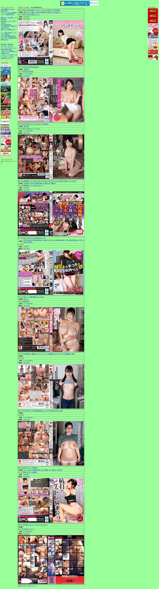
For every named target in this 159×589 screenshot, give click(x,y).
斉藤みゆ (53, 183)
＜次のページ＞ (31, 586)
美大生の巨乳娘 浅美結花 (31, 67)
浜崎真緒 (34, 470)
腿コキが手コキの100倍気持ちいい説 (35, 238)
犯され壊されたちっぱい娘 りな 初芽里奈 (36, 124)
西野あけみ (76, 240)
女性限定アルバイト (7, 58)
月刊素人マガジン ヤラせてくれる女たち (36, 525)
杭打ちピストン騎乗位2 (31, 467)
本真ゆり (40, 240)
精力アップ (13, 54)
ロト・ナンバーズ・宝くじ (9, 48)
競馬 (2, 44)
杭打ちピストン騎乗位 (30, 472)
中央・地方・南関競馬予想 (9, 38)
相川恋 (31, 240)
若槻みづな (48, 470)
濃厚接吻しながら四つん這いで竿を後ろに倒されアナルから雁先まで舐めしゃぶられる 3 (50, 181)
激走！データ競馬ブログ (8, 29)
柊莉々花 (64, 240)
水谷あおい (57, 12)
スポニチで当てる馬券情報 (9, 12)
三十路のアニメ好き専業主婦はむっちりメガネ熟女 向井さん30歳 (43, 411)
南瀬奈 (37, 183)
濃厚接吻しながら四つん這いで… (34, 185)
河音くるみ (41, 470)
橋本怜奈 (46, 240)
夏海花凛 (58, 240)
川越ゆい (33, 12)
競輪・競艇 (7, 44)
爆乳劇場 (26, 301)
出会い (12, 56)
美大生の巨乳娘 (28, 71)
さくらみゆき (28, 470)
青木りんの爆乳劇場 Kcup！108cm (34, 297)
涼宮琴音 (26, 183)
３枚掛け (3, 23)
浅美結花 (26, 69)
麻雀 (12, 44)
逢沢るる (47, 183)
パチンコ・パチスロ (7, 46)
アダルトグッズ (5, 54)
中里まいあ (52, 240)
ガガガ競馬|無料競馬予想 (8, 36)
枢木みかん (27, 12)
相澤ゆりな (51, 12)
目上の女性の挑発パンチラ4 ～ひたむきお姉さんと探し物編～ (42, 10)
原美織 (36, 240)
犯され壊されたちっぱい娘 (32, 128)
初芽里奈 (26, 126)
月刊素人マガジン (29, 529)
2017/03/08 (27, 19)
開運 (10, 49)
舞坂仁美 (44, 12)
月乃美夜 (70, 240)
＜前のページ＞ (22, 586)
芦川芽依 (26, 240)
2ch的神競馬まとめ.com (7, 9)
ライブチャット (5, 56)
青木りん (26, 299)
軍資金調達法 (5, 49)
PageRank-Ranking (6, 24)
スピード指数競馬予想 (7, 14)
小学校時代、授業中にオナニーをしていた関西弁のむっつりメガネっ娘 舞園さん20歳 (49, 354)
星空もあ (39, 12)
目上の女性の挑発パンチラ (32, 14)
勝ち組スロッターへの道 (8, 21)
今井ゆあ (32, 183)
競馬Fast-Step (4, 39)
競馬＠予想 (4, 11)
